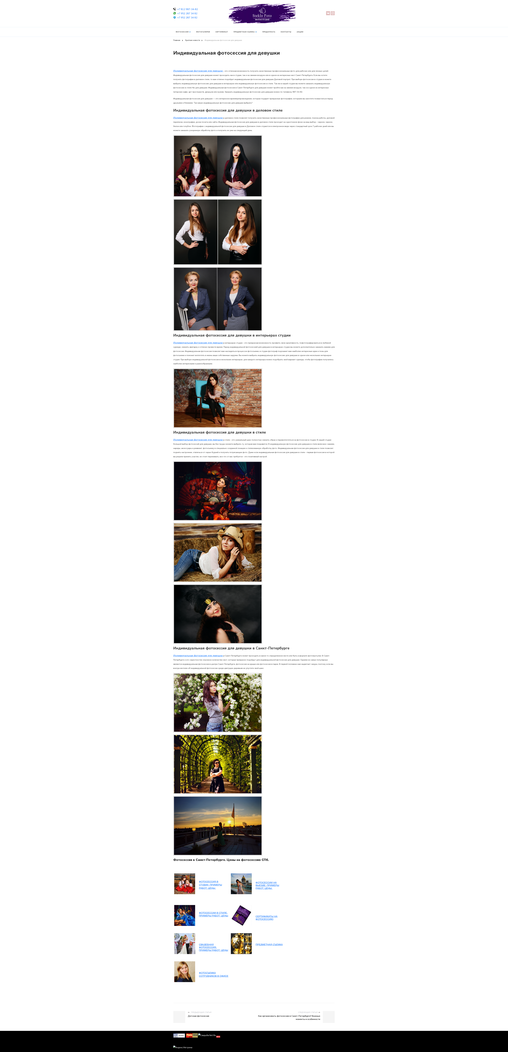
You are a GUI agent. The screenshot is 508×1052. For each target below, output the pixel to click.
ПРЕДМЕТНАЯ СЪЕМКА (244, 32)
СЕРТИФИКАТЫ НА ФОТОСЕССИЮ (266, 918)
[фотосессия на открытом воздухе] (241, 906)
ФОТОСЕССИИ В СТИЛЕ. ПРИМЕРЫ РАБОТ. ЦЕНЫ (213, 914)
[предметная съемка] (241, 934)
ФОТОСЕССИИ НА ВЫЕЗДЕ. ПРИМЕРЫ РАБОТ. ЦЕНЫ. (267, 885)
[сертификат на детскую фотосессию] (184, 906)
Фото (218, 1037)
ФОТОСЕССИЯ (182, 32)
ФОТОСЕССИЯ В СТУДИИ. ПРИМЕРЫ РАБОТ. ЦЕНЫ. (210, 884)
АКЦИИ (300, 32)
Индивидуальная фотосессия (190, 70)
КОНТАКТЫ (286, 32)
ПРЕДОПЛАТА (268, 32)
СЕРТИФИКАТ (221, 32)
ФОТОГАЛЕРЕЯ (203, 32)
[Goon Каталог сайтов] (179, 1035)
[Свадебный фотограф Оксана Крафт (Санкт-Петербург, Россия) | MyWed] (179, 1042)
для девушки (215, 70)
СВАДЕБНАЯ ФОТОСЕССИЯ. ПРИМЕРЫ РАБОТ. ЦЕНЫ (213, 947)
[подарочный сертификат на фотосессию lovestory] (184, 934)
